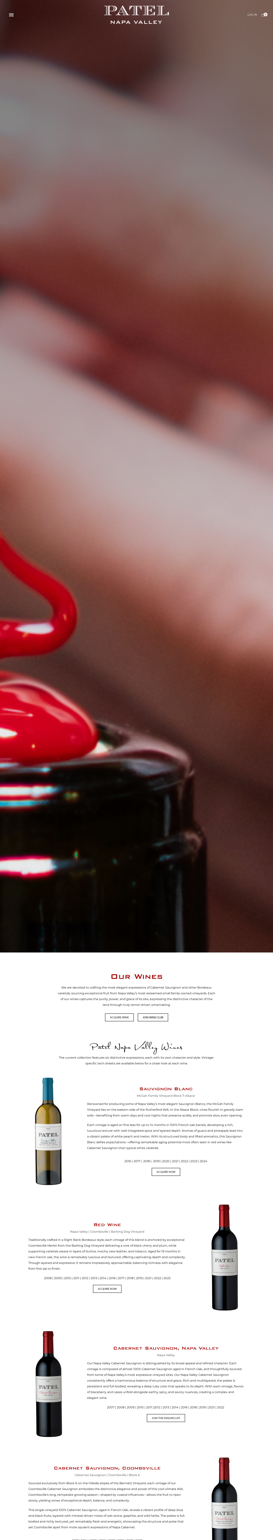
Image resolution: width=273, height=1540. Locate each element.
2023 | (194, 1161)
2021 (175, 1161)
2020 (166, 1161)
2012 (85, 1278)
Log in (252, 14)
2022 (184, 1161)
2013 (94, 1278)
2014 (103, 1278)
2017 (137, 1161)
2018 (146, 1161)
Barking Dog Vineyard (88, 1245)
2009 (58, 1278)
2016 (127, 1161)
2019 (156, 1161)
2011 (76, 1278)
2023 (166, 1278)
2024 (203, 1161)
